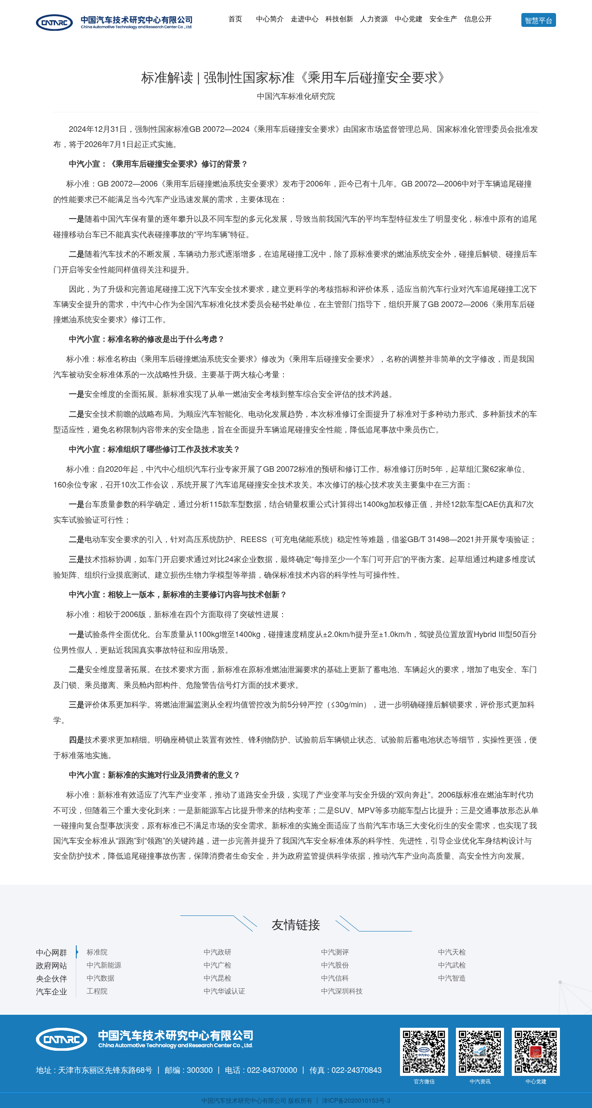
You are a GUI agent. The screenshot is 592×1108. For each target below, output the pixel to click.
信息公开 (478, 18)
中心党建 (409, 18)
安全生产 (443, 18)
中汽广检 (217, 965)
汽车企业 (51, 991)
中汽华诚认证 (224, 991)
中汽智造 (452, 978)
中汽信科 (335, 978)
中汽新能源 (104, 965)
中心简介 (270, 18)
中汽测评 (335, 952)
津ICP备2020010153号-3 (356, 1100)
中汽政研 (217, 952)
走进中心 (305, 18)
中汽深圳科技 (342, 991)
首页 (235, 18)
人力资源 (374, 18)
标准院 (97, 952)
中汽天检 (452, 952)
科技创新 (339, 18)
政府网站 (51, 965)
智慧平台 (539, 20)
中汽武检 (452, 965)
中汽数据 (100, 978)
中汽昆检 (217, 978)
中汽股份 (335, 965)
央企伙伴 (51, 978)
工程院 (97, 991)
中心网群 (51, 952)
